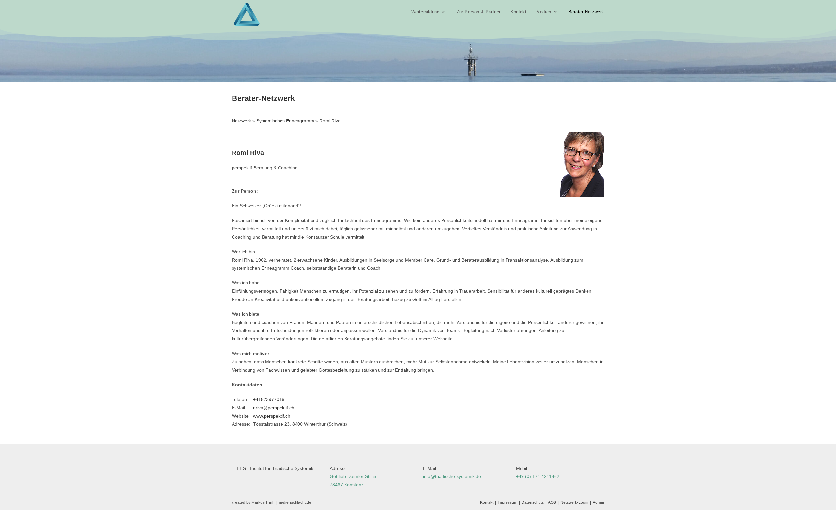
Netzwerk (241, 120)
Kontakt (486, 502)
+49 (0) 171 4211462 (537, 476)
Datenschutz (533, 502)
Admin (598, 502)
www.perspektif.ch (271, 416)
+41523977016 (268, 399)
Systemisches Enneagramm (285, 120)
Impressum (507, 502)
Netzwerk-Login (574, 502)
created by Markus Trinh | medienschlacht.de (271, 502)
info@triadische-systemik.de (452, 476)
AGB (552, 502)
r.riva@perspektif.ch (273, 407)
